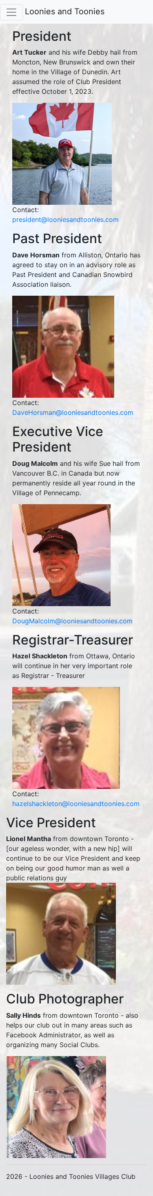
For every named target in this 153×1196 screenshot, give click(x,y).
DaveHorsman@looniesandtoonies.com (72, 412)
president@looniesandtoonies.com (65, 219)
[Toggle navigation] (11, 12)
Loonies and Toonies (64, 11)
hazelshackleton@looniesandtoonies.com (76, 804)
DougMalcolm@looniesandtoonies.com (72, 621)
